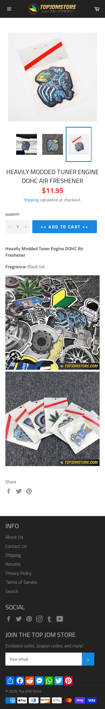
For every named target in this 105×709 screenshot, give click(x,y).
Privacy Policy (18, 573)
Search (11, 591)
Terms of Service (21, 582)
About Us (14, 537)
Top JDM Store (30, 691)
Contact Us (16, 546)
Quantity (12, 214)
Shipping (31, 199)
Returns (12, 564)
